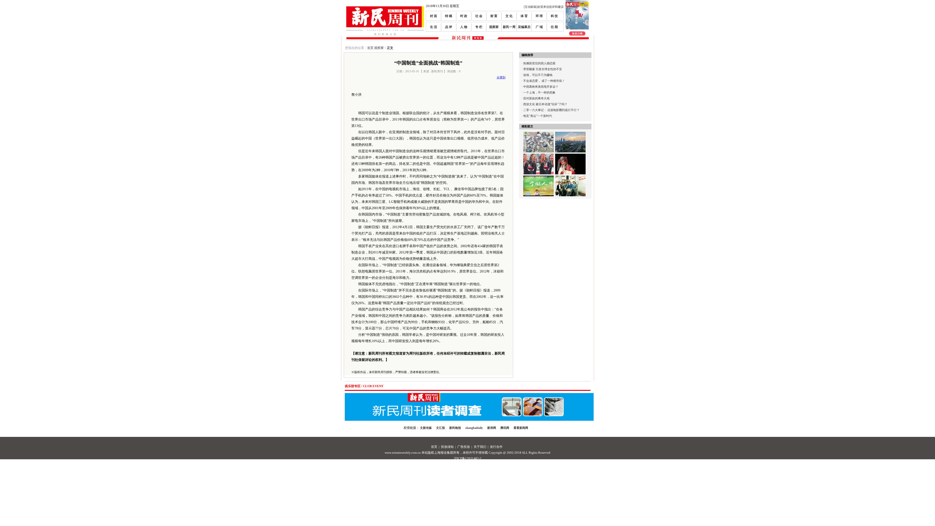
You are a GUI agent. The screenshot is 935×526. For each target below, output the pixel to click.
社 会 (478, 16)
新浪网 (491, 428)
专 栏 (478, 27)
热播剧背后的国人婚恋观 (539, 63)
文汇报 (440, 428)
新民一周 (509, 27)
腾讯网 (504, 428)
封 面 (433, 16)
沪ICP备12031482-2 (467, 458)
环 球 (539, 16)
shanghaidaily (474, 428)
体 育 (524, 16)
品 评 (448, 27)
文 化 (509, 16)
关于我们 (480, 447)
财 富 (493, 16)
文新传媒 (426, 428)
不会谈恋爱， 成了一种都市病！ (544, 81)
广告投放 (463, 447)
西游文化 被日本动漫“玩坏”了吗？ (545, 104)
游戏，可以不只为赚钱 (537, 75)
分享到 (501, 77)
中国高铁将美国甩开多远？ (540, 86)
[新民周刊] (385, 8)
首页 (370, 48)
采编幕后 (524, 27)
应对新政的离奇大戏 (536, 98)
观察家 (494, 27)
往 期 (554, 27)
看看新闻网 (521, 428)
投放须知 (447, 447)
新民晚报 (455, 428)
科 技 (554, 16)
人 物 (463, 27)
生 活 (433, 27)
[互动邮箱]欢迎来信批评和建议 (544, 7)
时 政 (463, 16)
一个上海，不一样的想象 (539, 92)
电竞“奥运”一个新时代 (537, 116)
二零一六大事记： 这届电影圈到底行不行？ (551, 110)
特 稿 (448, 16)
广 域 (539, 27)
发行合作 (496, 447)
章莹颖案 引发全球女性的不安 (542, 69)
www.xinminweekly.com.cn (403, 452)
